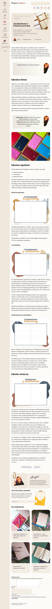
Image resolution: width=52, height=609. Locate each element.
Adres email (14, 594)
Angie (34, 477)
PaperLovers (24, 603)
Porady (5, 24)
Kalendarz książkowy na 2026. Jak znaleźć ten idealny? (20, 535)
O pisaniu (4, 30)
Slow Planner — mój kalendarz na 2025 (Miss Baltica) (41, 535)
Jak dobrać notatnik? (26, 467)
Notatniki (4, 12)
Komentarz (14, 586)
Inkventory (5, 43)
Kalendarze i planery (18, 16)
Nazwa (13, 587)
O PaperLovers (5, 47)
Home (4, 5)
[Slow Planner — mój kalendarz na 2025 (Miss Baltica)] (41, 521)
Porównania (16, 18)
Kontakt (5, 50)
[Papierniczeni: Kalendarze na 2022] (20, 553)
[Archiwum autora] (18, 480)
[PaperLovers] (18, 3)
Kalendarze (5, 37)
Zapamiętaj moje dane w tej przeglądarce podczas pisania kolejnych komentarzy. (29, 597)
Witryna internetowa (15, 595)
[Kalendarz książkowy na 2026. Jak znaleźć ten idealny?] (20, 521)
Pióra (4, 18)
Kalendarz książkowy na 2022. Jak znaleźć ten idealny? (40, 568)
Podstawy (28, 15)
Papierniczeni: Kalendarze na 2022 (19, 567)
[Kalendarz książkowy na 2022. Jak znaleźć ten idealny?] (41, 553)
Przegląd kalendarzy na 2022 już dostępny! (28, 65)
